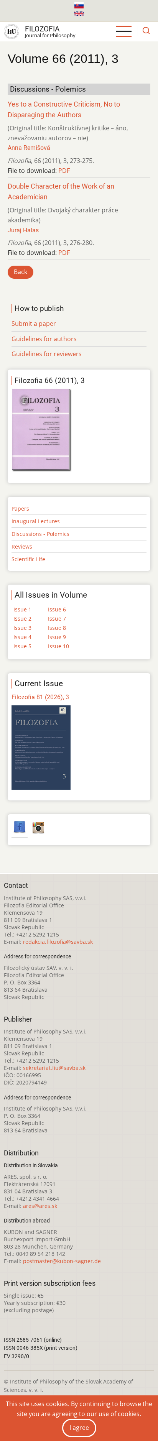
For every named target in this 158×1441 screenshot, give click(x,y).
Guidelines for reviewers (47, 354)
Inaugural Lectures (36, 521)
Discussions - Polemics (40, 533)
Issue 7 (57, 618)
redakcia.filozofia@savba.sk (58, 941)
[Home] (11, 31)
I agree (79, 1427)
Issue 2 (22, 618)
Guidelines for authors (44, 339)
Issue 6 (57, 609)
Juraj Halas (23, 230)
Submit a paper (34, 323)
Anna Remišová (29, 147)
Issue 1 (22, 609)
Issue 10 (58, 646)
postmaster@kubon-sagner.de (62, 1261)
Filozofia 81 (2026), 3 (40, 697)
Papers (20, 508)
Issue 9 (57, 637)
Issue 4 (22, 637)
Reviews (22, 546)
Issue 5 (22, 646)
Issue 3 (22, 627)
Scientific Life (28, 559)
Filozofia (42, 29)
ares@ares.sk (40, 1205)
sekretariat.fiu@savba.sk (54, 1067)
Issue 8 (57, 627)
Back (20, 272)
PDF (64, 170)
